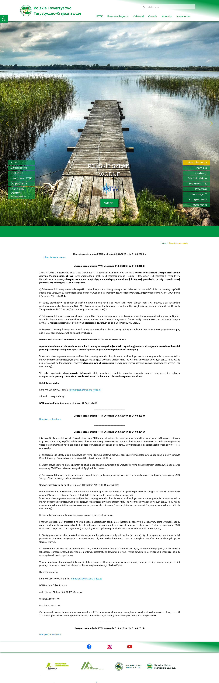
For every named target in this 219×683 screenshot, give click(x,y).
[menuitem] (99, 16)
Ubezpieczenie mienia (55, 257)
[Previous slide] (7, 123)
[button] (4, 19)
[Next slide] (211, 123)
